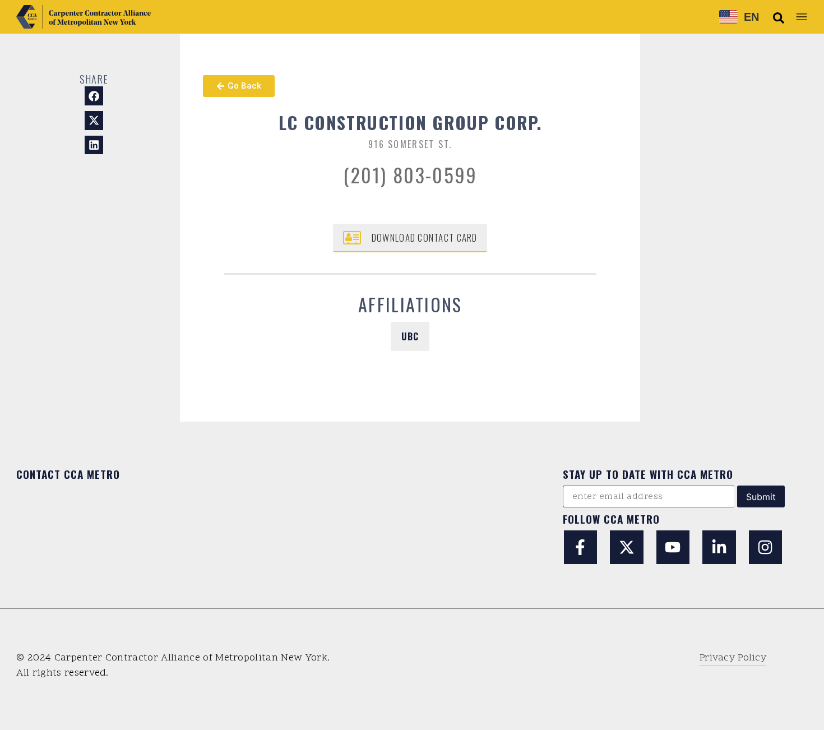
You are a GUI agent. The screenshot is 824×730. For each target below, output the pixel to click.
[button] (778, 18)
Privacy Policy (733, 658)
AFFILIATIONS (410, 304)
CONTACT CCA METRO (68, 474)
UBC (410, 336)
